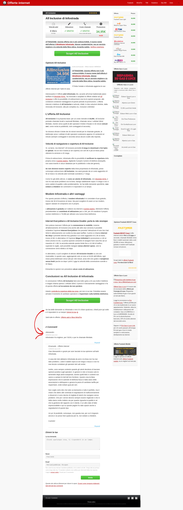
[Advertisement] (125, 187)
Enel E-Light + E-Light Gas (128, 129)
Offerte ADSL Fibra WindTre (118, 24)
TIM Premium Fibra (120, 31)
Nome (47, 454)
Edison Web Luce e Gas (128, 113)
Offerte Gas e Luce (120, 286)
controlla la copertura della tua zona (64, 291)
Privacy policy (91, 502)
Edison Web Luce (128, 135)
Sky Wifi (164, 3)
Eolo (171, 3)
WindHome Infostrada (65, 44)
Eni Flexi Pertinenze (128, 119)
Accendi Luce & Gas (128, 147)
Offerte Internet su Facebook (128, 498)
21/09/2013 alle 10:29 (54, 349)
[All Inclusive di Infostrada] (58, 83)
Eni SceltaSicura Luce (128, 124)
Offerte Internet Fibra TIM (118, 29)
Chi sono (48, 498)
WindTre (139, 3)
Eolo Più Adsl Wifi (119, 56)
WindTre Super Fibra (120, 25)
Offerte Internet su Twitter (132, 498)
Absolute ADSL (59, 97)
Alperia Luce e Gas (128, 140)
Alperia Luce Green (128, 103)
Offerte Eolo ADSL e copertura (118, 54)
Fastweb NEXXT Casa (125, 228)
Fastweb (130, 3)
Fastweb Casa (118, 37)
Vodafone (154, 3)
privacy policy (55, 472)
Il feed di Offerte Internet (136, 498)
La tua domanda (51, 436)
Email (48, 462)
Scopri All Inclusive (77, 53)
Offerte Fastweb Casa (118, 18)
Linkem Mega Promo (120, 50)
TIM (146, 3)
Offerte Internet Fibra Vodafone (118, 41)
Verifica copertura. (97, 47)
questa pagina (62, 161)
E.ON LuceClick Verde (128, 108)
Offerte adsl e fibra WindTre (71, 317)
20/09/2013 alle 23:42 (51, 335)
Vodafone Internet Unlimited (119, 43)
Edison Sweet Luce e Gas (128, 97)
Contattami (54, 498)
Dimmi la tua (71, 312)
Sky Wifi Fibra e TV (119, 62)
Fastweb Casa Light (120, 19)
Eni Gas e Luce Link (128, 325)
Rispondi (97, 342)
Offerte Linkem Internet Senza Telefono (118, 49)
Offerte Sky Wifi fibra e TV (118, 60)
